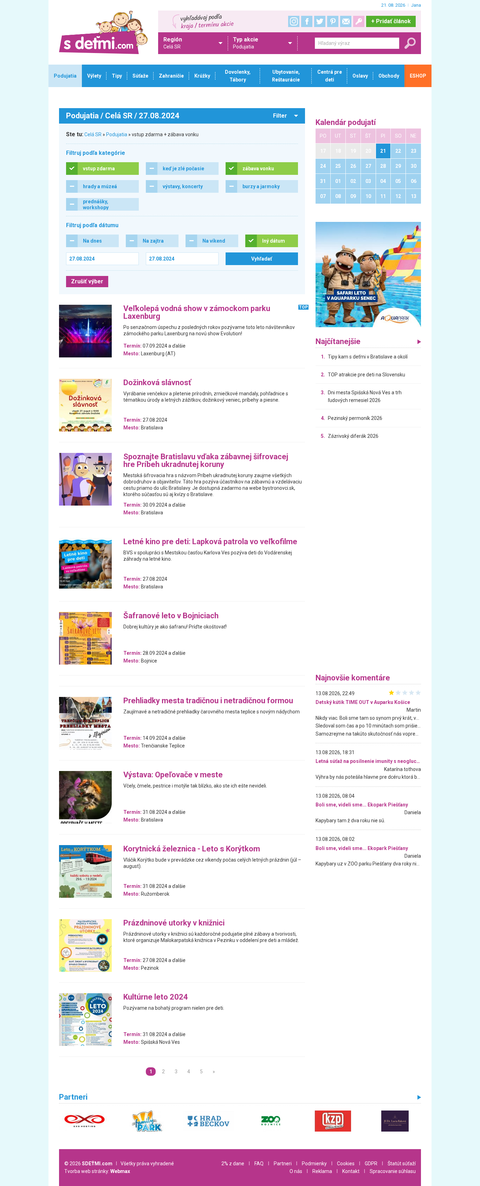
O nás (296, 1171)
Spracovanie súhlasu (393, 1171)
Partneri (283, 1163)
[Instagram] (293, 21)
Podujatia (116, 134)
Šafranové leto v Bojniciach (171, 616)
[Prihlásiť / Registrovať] (358, 21)
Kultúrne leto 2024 (155, 997)
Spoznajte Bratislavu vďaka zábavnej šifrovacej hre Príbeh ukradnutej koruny (205, 461)
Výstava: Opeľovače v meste (173, 775)
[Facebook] (306, 21)
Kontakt (350, 1171)
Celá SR (93, 134)
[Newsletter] (345, 21)
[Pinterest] (332, 21)
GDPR (371, 1163)
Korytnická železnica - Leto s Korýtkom (191, 849)
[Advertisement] (368, 558)
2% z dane (232, 1163)
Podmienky (314, 1163)
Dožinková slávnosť (157, 383)
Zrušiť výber (87, 281)
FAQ (259, 1163)
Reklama (322, 1171)
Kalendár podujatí (346, 123)
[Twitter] (319, 21)
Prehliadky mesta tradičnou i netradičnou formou (208, 701)
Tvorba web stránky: (97, 1171)
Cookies (346, 1163)
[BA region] (368, 274)
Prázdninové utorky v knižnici (174, 923)
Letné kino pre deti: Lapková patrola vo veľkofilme (210, 542)
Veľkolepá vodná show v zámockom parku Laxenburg (196, 313)
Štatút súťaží (402, 1163)
